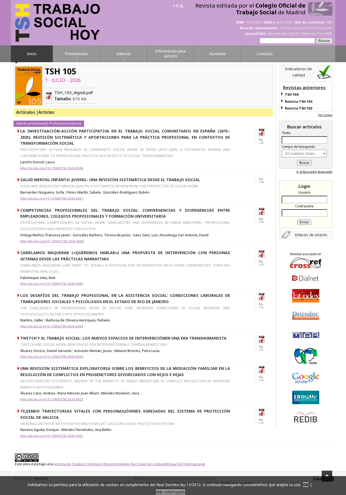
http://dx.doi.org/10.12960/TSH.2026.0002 (51, 399)
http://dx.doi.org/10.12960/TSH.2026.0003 (51, 356)
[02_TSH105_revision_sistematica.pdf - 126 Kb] (264, 370)
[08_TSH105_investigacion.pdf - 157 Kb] (264, 132)
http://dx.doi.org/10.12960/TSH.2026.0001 (51, 436)
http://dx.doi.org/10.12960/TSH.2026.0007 (51, 198)
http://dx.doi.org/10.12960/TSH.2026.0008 (51, 168)
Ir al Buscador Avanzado (314, 172)
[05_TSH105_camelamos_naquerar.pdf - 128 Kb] (264, 254)
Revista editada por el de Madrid (250, 9)
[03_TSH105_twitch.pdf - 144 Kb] (264, 339)
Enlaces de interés (311, 234)
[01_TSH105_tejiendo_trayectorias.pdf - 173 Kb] (264, 412)
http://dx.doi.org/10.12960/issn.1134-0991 (299, 33)
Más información (170, 491)
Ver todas (325, 115)
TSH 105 (60, 71)
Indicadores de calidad (298, 72)
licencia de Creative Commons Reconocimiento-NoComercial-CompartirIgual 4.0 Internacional (129, 463)
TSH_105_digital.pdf (73, 95)
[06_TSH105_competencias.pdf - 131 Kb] (264, 211)
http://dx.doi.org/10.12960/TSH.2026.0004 (51, 326)
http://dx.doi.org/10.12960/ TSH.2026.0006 (52, 241)
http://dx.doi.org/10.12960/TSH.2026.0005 (51, 283)
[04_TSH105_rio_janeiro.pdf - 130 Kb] (264, 297)
